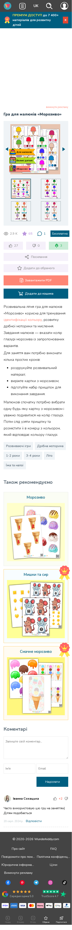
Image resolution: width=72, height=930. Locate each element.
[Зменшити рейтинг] (66, 799)
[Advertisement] (36, 67)
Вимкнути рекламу (18, 873)
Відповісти (34, 821)
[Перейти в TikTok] (64, 883)
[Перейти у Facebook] (8, 883)
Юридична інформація (18, 865)
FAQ (53, 849)
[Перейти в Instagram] (50, 883)
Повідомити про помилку (20, 857)
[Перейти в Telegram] (36, 883)
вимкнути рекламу (57, 107)
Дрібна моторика (50, 446)
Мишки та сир (36, 575)
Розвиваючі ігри (18, 446)
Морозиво (36, 497)
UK (36, 5)
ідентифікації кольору (23, 319)
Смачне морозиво (36, 652)
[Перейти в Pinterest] (22, 883)
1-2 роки (13, 455)
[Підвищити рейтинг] (55, 799)
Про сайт (18, 849)
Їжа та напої (15, 465)
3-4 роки (33, 455)
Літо (49, 455)
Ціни (53, 865)
